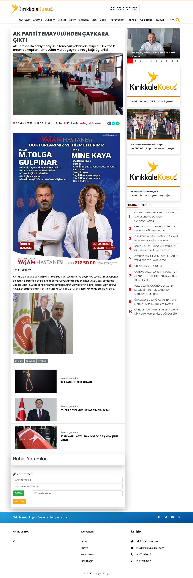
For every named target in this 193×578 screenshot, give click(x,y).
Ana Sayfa (24, 20)
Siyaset (62, 20)
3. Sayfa (37, 20)
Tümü (170, 19)
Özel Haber (146, 20)
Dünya (160, 20)
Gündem (50, 20)
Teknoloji (132, 20)
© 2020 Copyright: (95, 573)
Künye (84, 548)
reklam (85, 541)
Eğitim (72, 20)
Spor (94, 20)
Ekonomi (84, 20)
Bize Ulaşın (87, 561)
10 (177, 61)
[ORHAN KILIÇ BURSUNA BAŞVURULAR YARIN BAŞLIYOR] (153, 43)
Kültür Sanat (117, 20)
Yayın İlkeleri (88, 554)
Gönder (19, 501)
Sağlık (103, 20)
